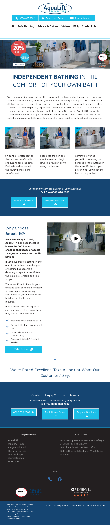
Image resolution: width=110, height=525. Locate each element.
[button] (24, 202)
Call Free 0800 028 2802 (55, 192)
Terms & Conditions (96, 505)
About (49, 505)
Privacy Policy (61, 505)
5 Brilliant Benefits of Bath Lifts (77, 447)
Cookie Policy (77, 505)
